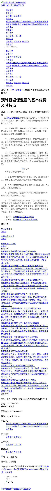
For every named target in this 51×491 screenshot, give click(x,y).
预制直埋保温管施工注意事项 (25, 220)
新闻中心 (9, 42)
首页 (12, 90)
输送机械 (9, 27)
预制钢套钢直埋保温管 (21, 24)
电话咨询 (17, 489)
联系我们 (9, 44)
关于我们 (9, 13)
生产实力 (9, 33)
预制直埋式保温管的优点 (23, 217)
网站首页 (9, 10)
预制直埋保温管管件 (39, 24)
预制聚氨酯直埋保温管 (15, 22)
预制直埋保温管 (12, 118)
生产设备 (9, 36)
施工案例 (9, 30)
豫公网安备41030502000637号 (29, 469)
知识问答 (25, 42)
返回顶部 (27, 489)
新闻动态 (9, 39)
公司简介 (9, 16)
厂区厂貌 (17, 36)
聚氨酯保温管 (31, 22)
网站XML (42, 466)
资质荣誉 (17, 16)
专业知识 (17, 42)
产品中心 (9, 19)
